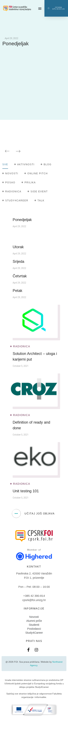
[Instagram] (36, 650)
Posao (10, 182)
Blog (48, 164)
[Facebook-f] (28, 650)
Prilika (30, 182)
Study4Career (16, 200)
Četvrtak (20, 276)
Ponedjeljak (15, 43)
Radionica (13, 191)
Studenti (34, 624)
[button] (40, 8)
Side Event (39, 191)
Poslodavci (34, 628)
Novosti (11, 173)
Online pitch (37, 173)
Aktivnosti (25, 164)
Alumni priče (34, 620)
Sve (5, 164)
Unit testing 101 (26, 491)
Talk (40, 200)
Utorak (18, 247)
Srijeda (18, 261)
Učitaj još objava (40, 513)
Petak (17, 290)
